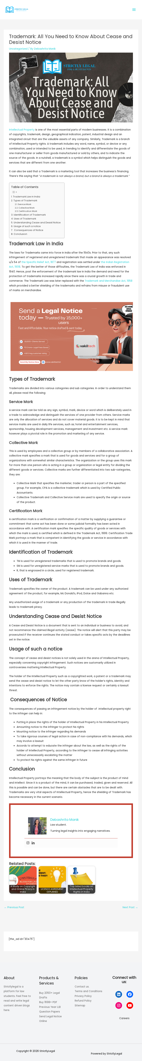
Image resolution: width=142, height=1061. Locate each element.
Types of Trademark (25, 200)
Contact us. (82, 986)
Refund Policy (83, 1000)
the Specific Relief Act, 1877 (38, 262)
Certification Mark (27, 211)
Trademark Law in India (26, 196)
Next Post (130, 907)
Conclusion (20, 234)
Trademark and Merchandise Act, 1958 (108, 281)
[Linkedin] (33, 843)
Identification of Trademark (29, 214)
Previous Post (14, 907)
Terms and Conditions (88, 991)
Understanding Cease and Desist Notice (37, 222)
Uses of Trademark (25, 218)
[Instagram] (28, 843)
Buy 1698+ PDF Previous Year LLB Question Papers (50, 1006)
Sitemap (80, 1005)
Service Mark (24, 204)
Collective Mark (26, 207)
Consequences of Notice (28, 230)
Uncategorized (18, 49)
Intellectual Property (22, 129)
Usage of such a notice (27, 226)
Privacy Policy (83, 996)
